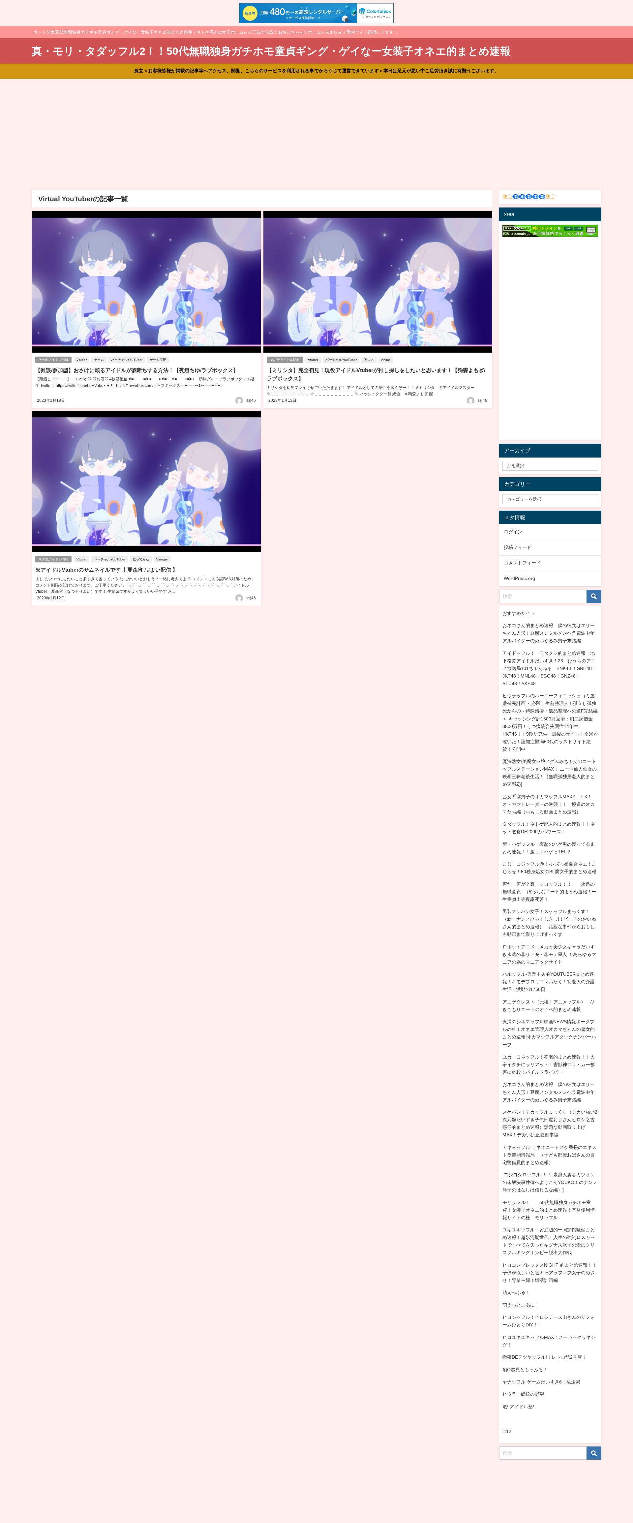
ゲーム (99, 359)
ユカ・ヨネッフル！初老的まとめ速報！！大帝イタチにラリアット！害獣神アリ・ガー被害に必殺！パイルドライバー (548, 1064)
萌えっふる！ (516, 1292)
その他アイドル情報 (53, 359)
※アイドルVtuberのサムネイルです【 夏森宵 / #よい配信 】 (106, 569)
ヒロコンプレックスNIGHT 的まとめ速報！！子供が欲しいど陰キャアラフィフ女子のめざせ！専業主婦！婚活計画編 (549, 1273)
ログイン (513, 531)
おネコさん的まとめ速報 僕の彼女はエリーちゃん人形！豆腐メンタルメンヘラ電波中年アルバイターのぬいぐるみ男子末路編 (548, 633)
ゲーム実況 (158, 359)
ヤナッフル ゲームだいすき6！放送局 (541, 1382)
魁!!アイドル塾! (518, 1406)
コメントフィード (522, 562)
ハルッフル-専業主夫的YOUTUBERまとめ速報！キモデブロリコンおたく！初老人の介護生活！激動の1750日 (548, 982)
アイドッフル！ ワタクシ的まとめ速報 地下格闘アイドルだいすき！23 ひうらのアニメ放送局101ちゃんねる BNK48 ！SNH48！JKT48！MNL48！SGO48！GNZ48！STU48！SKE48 (549, 668)
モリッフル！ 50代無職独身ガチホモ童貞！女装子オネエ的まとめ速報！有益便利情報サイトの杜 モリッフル (548, 1210)
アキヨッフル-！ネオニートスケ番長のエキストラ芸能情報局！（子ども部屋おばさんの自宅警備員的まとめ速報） (549, 1155)
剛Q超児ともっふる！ (525, 1369)
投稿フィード (517, 547)
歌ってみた (141, 559)
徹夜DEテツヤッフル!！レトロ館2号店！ (544, 1357)
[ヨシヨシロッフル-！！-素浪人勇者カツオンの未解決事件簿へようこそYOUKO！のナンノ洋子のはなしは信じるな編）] (549, 1182)
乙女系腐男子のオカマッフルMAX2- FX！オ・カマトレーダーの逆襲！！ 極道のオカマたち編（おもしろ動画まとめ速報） (548, 804)
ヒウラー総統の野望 (523, 1394)
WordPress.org (519, 578)
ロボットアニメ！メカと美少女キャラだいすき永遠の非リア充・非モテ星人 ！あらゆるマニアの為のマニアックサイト (549, 954)
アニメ (369, 359)
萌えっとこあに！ (520, 1305)
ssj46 (251, 400)
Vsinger (162, 559)
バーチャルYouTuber (126, 359)
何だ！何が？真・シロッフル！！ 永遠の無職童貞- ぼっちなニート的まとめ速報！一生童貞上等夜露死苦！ (549, 892)
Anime (386, 359)
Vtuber (81, 359)
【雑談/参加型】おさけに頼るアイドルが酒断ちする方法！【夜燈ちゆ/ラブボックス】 (136, 370)
